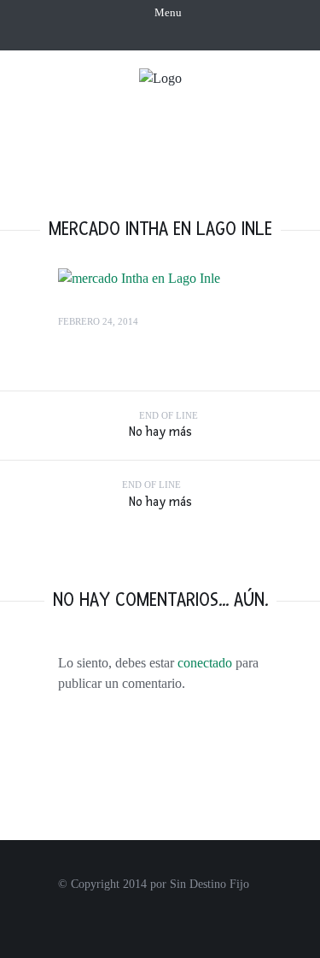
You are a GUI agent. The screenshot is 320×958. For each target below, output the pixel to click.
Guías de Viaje (203, 166)
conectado (204, 662)
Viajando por (159, 134)
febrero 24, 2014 (98, 321)
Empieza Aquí (194, 103)
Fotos (250, 134)
